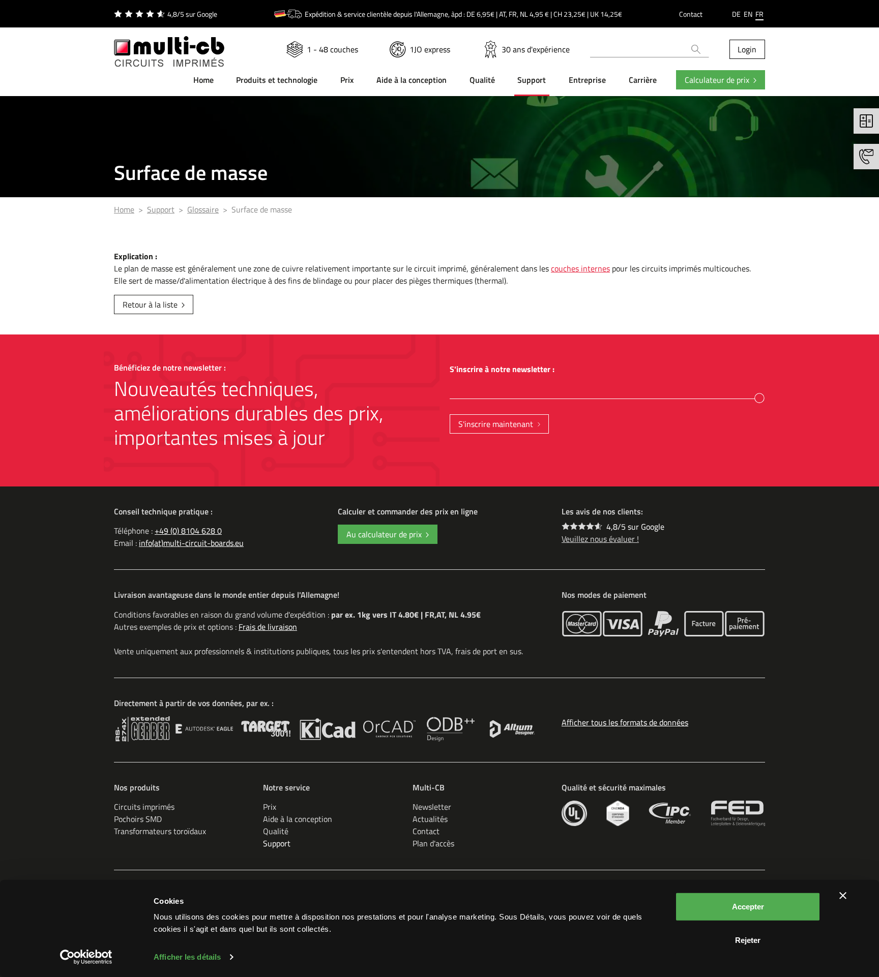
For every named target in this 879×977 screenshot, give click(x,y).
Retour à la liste (150, 304)
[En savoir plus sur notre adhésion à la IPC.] (670, 813)
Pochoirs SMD (138, 819)
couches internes (580, 268)
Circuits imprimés (144, 807)
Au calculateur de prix (384, 534)
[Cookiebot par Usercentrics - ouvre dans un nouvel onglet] (86, 957)
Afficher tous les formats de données (625, 722)
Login (747, 49)
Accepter (748, 906)
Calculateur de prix (717, 80)
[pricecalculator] (866, 121)
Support (276, 843)
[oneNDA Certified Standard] (617, 813)
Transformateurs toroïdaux (160, 831)
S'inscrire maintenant (495, 424)
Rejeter (747, 939)
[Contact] (866, 156)
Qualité (275, 831)
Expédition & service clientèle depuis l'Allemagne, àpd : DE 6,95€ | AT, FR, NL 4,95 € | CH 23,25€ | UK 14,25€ (463, 14)
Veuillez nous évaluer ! (600, 539)
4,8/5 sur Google (635, 527)
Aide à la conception (297, 819)
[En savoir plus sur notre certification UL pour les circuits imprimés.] (574, 813)
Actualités (430, 819)
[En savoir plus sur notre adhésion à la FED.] (738, 813)
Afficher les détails (187, 957)
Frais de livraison (268, 627)
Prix (269, 807)
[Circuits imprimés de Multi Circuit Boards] (169, 45)
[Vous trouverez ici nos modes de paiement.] (582, 623)
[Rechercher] (696, 49)
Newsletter (432, 807)
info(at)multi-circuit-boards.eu (191, 543)
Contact (690, 14)
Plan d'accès (433, 843)
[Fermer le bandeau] (842, 895)
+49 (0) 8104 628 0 (188, 531)
